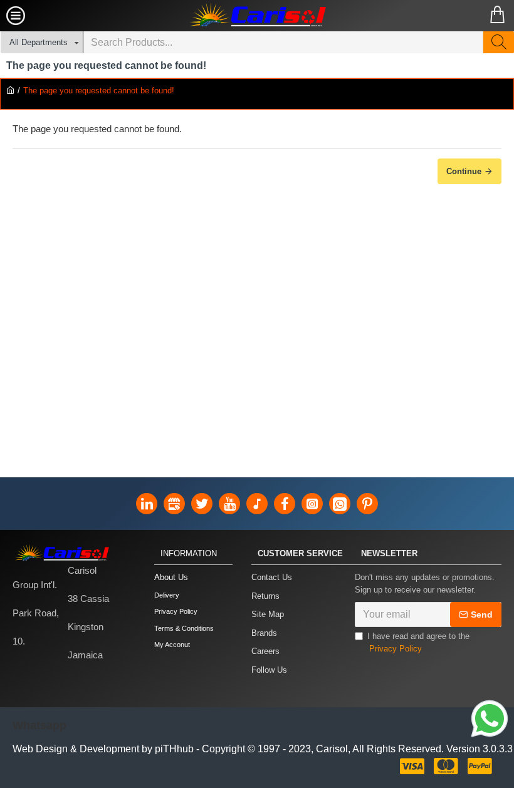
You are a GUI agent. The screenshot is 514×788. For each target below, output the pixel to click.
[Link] (489, 720)
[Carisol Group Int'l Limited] (257, 15)
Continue (463, 171)
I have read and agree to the (418, 642)
